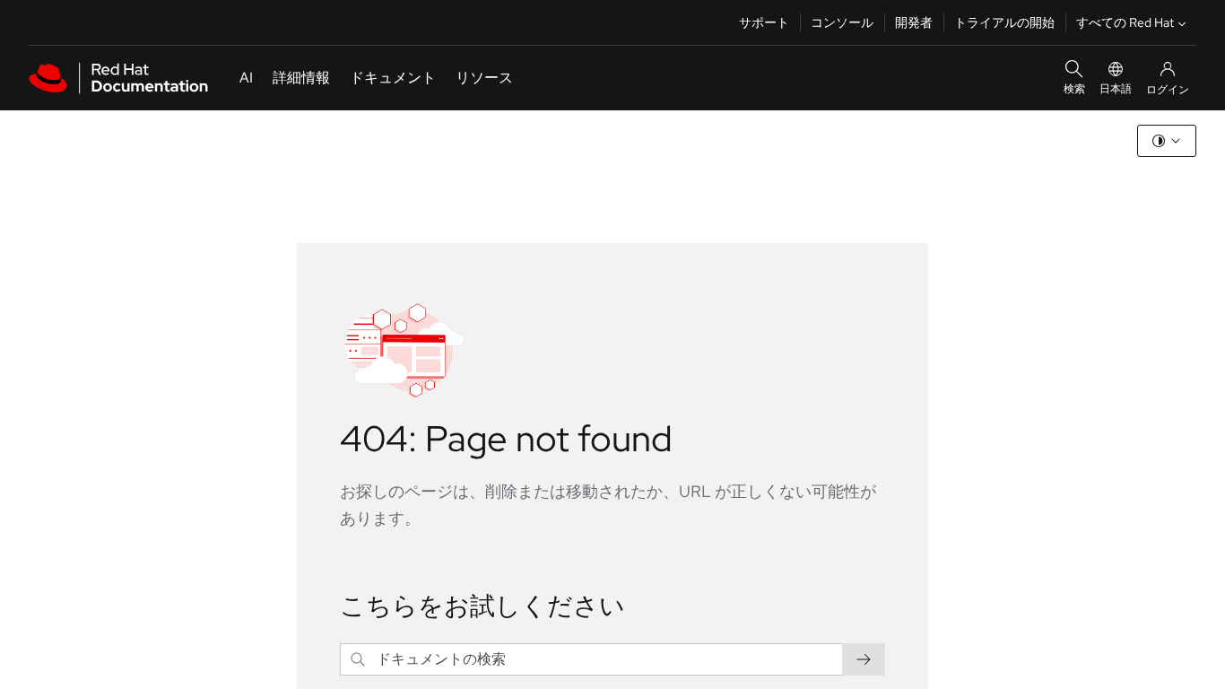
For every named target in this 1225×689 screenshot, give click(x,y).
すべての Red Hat (1125, 22)
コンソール (842, 22)
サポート (764, 22)
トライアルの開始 (1004, 22)
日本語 (1115, 89)
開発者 (914, 22)
